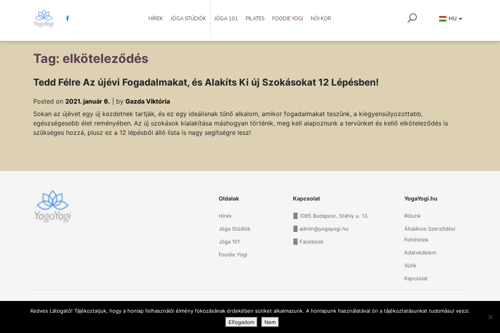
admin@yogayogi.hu (324, 229)
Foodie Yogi (287, 18)
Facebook (311, 241)
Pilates (255, 18)
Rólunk (412, 216)
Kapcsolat (416, 278)
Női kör (321, 18)
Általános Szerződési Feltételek (429, 234)
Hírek (155, 18)
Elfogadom (241, 322)
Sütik (410, 265)
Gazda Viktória (147, 101)
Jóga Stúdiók (188, 18)
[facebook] (65, 18)
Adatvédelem (420, 252)
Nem (270, 322)
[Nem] (490, 317)
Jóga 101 (226, 18)
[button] (452, 20)
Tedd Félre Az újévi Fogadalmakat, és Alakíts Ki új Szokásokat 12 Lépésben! (206, 82)
